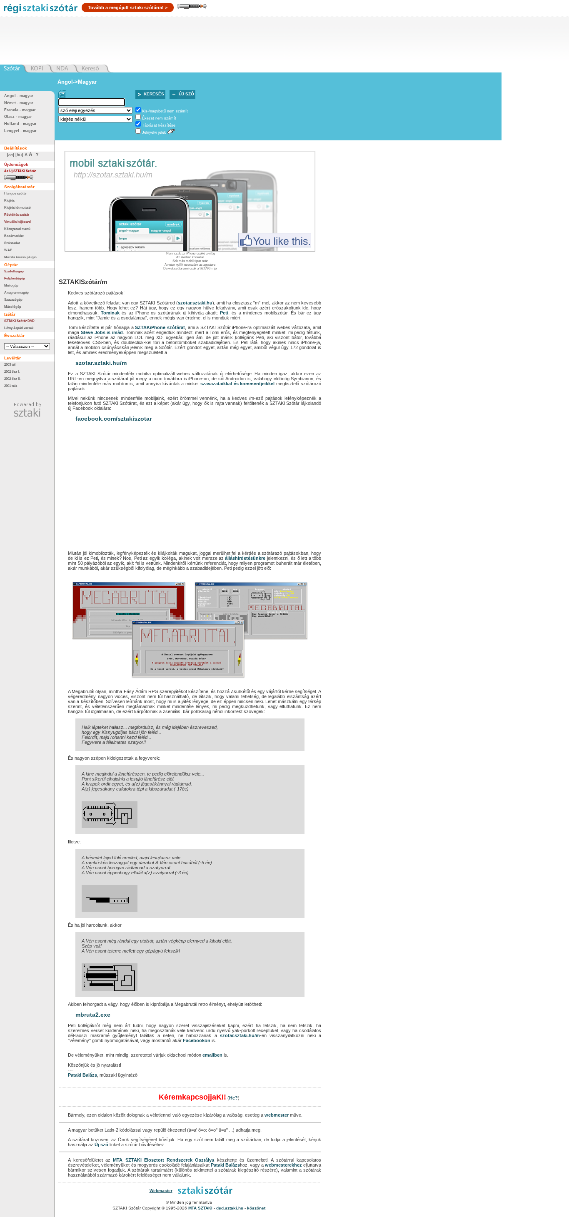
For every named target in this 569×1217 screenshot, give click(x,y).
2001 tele (10, 386)
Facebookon (196, 1040)
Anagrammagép (16, 292)
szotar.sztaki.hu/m (101, 362)
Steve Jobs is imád (102, 332)
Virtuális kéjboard (17, 221)
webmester (277, 1114)
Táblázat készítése (158, 125)
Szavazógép (13, 299)
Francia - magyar (20, 110)
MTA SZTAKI (127, 1159)
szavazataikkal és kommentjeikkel (237, 383)
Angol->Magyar (77, 82)
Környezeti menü (17, 229)
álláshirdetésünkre (245, 558)
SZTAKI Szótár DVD (19, 321)
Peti (224, 312)
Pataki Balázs (82, 1074)
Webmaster (161, 1190)
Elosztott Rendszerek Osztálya (179, 1159)
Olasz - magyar (18, 117)
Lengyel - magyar (20, 131)
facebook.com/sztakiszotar (113, 418)
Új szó (186, 94)
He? (233, 1097)
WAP (8, 250)
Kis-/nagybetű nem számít (165, 111)
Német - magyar (18, 103)
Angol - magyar (18, 96)
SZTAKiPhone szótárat (160, 327)
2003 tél (9, 364)
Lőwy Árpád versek (18, 328)
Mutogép (11, 285)
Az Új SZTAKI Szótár (20, 171)
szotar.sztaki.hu (195, 302)
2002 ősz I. (12, 371)
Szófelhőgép (14, 271)
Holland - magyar (20, 124)
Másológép (12, 306)
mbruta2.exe (92, 1014)
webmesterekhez (283, 1164)
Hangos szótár (15, 193)
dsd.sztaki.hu (229, 1208)
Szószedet (12, 243)
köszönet (256, 1208)
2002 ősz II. (12, 379)
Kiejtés (9, 200)
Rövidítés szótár (16, 214)
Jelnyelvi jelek (154, 132)
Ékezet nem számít (159, 118)
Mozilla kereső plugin (20, 257)
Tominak (110, 312)
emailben (212, 1054)
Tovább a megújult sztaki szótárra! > (127, 7)
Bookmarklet (14, 236)
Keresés (154, 94)
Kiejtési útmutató (17, 207)
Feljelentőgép (14, 278)
